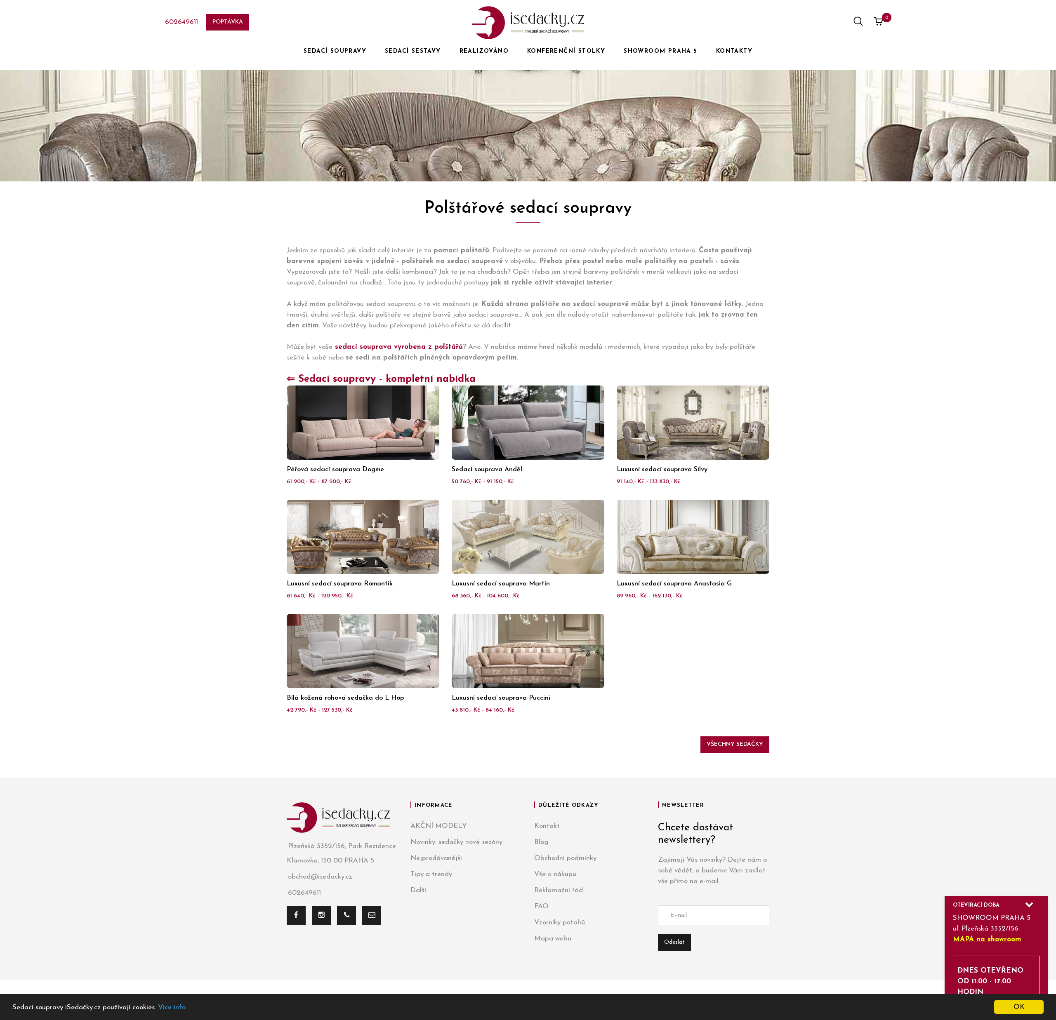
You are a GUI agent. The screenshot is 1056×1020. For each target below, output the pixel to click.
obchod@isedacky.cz (320, 876)
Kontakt (547, 826)
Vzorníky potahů (559, 922)
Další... (420, 890)
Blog (541, 842)
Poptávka (227, 22)
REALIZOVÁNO (484, 51)
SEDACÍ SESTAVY (413, 51)
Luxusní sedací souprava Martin (501, 584)
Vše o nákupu (555, 874)
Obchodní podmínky (565, 858)
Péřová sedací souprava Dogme (335, 469)
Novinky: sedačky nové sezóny (456, 842)
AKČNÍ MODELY (438, 826)
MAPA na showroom (987, 939)
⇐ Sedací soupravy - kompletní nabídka (381, 379)
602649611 (181, 22)
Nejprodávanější (436, 858)
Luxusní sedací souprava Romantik (340, 584)
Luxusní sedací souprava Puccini (501, 698)
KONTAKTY (734, 51)
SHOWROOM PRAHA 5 (660, 51)
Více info (172, 1007)
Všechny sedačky (735, 744)
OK (1019, 1007)
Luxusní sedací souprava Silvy (662, 469)
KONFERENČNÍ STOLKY (566, 51)
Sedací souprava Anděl (487, 469)
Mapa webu (552, 938)
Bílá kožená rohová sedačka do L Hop (345, 698)
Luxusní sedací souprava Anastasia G (674, 584)
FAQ (541, 906)
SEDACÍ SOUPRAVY (335, 51)
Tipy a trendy (431, 874)
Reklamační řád (558, 890)
